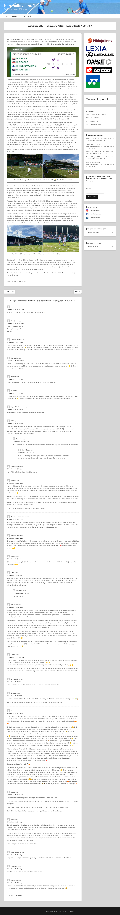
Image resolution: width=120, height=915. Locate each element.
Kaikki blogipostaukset (19, 281)
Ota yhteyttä (27, 16)
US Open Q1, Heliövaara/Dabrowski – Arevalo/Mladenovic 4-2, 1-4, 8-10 (100, 146)
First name (89, 181)
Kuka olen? (15, 16)
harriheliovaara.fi (19, 6)
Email (88, 188)
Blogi (6, 16)
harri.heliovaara (96, 214)
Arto (12, 572)
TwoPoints (70, 911)
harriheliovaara (95, 210)
